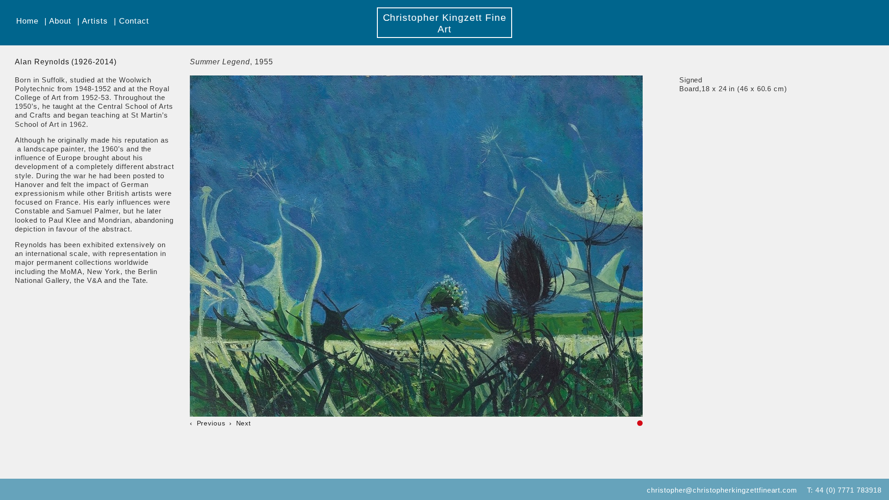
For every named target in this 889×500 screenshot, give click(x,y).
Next (243, 423)
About (60, 20)
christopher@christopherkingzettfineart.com (722, 490)
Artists (95, 20)
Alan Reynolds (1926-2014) (66, 62)
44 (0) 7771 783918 (848, 490)
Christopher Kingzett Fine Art (445, 23)
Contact (134, 20)
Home (27, 20)
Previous (211, 423)
